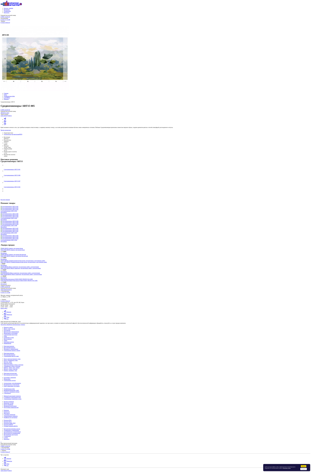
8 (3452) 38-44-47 (5, 22)
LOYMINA (7, 97)
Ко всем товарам (5, 199)
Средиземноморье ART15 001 (12, 169)
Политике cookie (287, 468)
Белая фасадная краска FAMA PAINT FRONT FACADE (19, 280)
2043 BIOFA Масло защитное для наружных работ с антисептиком (21, 268)
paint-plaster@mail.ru (6, 115)
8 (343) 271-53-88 (5, 19)
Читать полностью (6, 130)
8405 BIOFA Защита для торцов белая (13, 250)
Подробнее (4, 212)
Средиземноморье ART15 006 (12, 175)
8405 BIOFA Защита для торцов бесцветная (14, 256)
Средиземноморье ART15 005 (9, 218)
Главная (6, 93)
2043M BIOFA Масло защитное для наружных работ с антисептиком (21, 274)
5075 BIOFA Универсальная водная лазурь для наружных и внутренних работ (24, 262)
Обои (5, 94)
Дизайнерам (7, 11)
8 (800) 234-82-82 (5, 16)
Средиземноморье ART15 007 (12, 181)
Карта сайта (4, 308)
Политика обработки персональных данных (13, 324)
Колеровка (7, 9)
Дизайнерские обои (9, 96)
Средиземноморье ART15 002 (12, 187)
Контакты (6, 12)
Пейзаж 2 (6, 99)
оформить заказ (5, 112)
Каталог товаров (8, 8)
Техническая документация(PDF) (13, 134)
